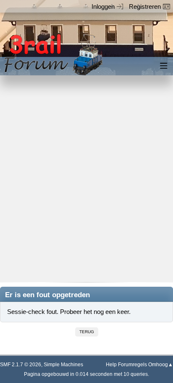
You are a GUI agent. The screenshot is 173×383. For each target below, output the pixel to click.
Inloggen (103, 6)
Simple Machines (63, 365)
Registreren (145, 6)
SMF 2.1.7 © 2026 (20, 365)
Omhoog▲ (160, 365)
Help (111, 365)
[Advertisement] (86, 184)
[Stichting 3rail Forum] (52, 54)
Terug (86, 331)
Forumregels (132, 365)
